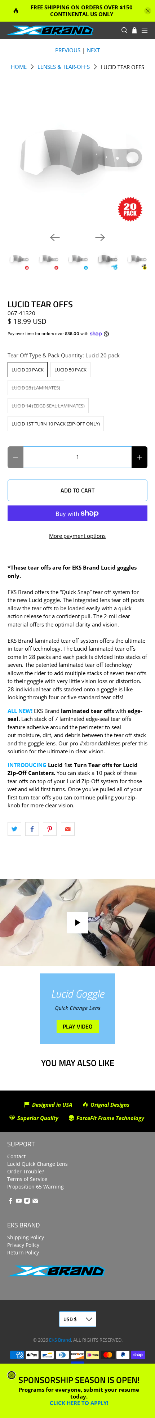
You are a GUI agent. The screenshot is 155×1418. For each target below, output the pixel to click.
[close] (11, 1375)
